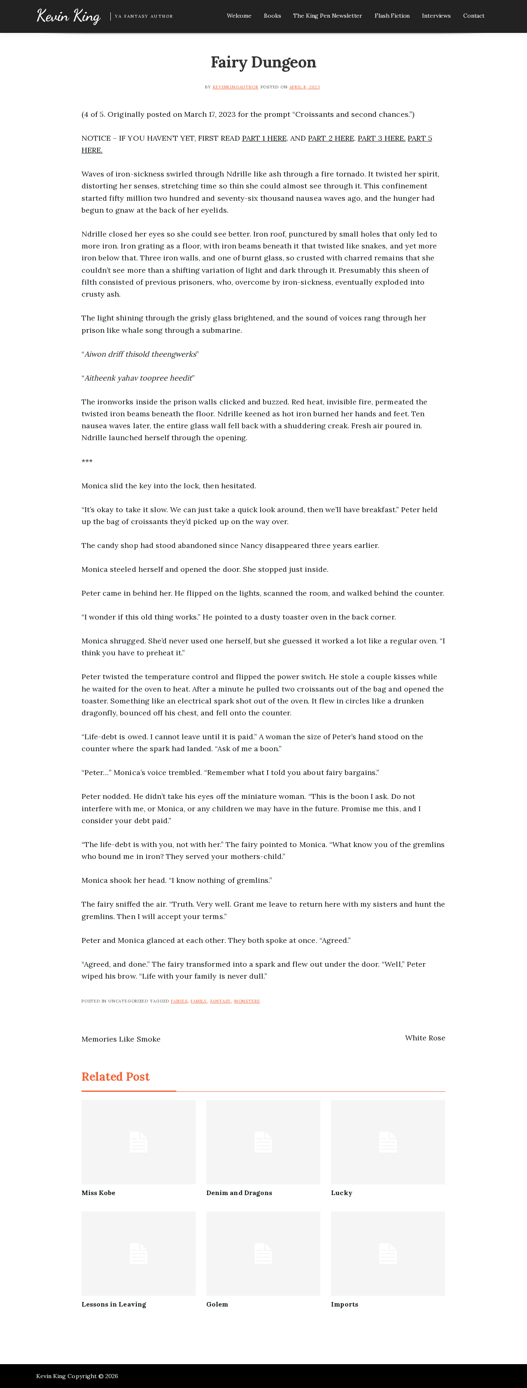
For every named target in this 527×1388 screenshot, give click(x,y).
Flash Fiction (392, 15)
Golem (217, 1304)
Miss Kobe (98, 1192)
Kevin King (68, 15)
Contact (474, 15)
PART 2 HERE (331, 138)
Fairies (179, 1001)
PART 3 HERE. (382, 138)
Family (199, 1001)
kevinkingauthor (236, 87)
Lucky (341, 1192)
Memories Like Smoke (121, 1039)
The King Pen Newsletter (327, 15)
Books (272, 15)
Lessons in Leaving (114, 1304)
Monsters (247, 1001)
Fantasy (220, 1001)
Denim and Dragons (239, 1192)
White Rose (425, 1037)
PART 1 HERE (264, 138)
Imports (344, 1304)
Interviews (436, 15)
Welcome (239, 15)
